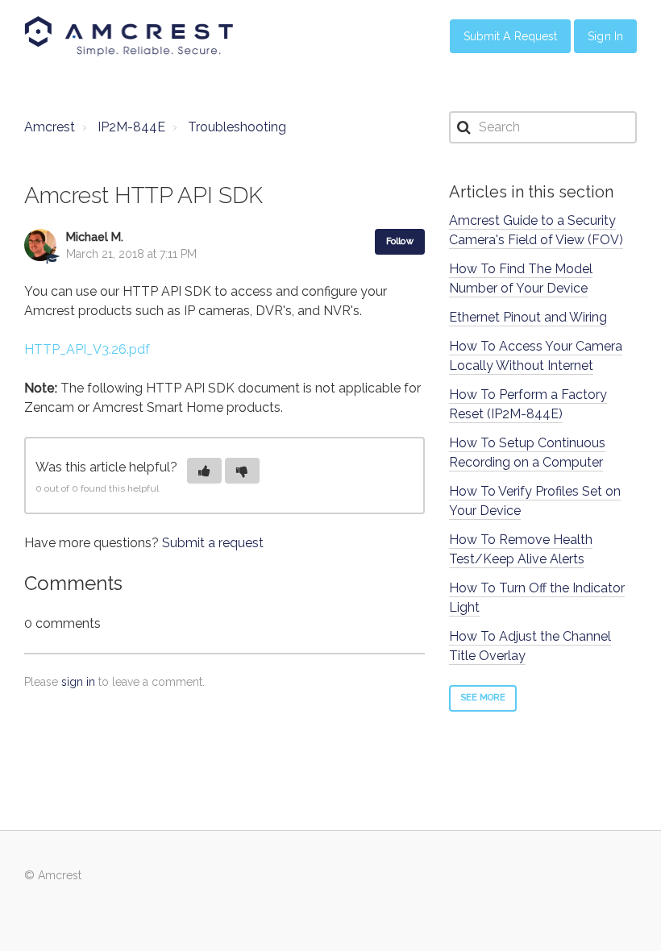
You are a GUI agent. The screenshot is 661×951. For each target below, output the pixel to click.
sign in (78, 681)
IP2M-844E (131, 127)
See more (483, 697)
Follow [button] (400, 241)
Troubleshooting (237, 127)
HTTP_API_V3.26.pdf (87, 349)
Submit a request (213, 542)
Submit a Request (511, 36)
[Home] (129, 36)
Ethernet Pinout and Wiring (528, 317)
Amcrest (49, 127)
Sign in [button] (605, 36)
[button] (204, 471)
